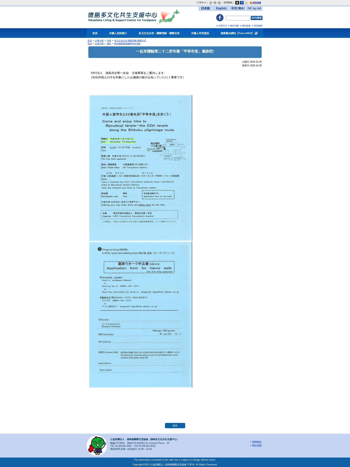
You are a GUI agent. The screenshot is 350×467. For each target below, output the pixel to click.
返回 (175, 425)
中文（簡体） (237, 8)
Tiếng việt (254, 8)
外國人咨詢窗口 (118, 33)
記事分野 (99, 41)
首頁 (95, 33)
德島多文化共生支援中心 (134, 16)
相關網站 (257, 441)
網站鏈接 (246, 25)
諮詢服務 (258, 25)
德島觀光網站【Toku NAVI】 (237, 33)
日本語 (205, 8)
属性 (109, 44)
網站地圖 (234, 25)
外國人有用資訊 (200, 33)
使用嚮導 (258, 3)
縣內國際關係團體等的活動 (127, 44)
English (221, 8)
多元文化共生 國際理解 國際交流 (130, 41)
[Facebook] (219, 18)
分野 (109, 41)
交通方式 (222, 25)
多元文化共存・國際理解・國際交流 (159, 33)
